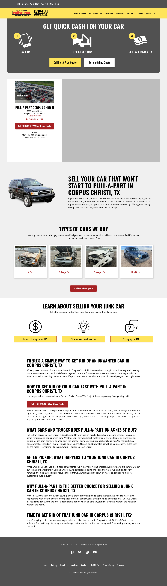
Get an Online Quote (99, 62)
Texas (72, 544)
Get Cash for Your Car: (38, 4)
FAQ (155, 13)
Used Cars (109, 13)
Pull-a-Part (39, 13)
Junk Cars (29, 272)
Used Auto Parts (79, 13)
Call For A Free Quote (65, 62)
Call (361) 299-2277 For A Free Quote (34, 126)
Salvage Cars (65, 272)
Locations (64, 544)
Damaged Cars (100, 272)
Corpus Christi (84, 544)
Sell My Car (95, 565)
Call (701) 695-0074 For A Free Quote (47, 404)
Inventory (120, 13)
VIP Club (130, 13)
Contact (84, 565)
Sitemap (120, 565)
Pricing (54, 565)
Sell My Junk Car (95, 13)
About (148, 13)
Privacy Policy (108, 565)
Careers (139, 13)
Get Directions (35, 115)
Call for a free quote (83, 288)
